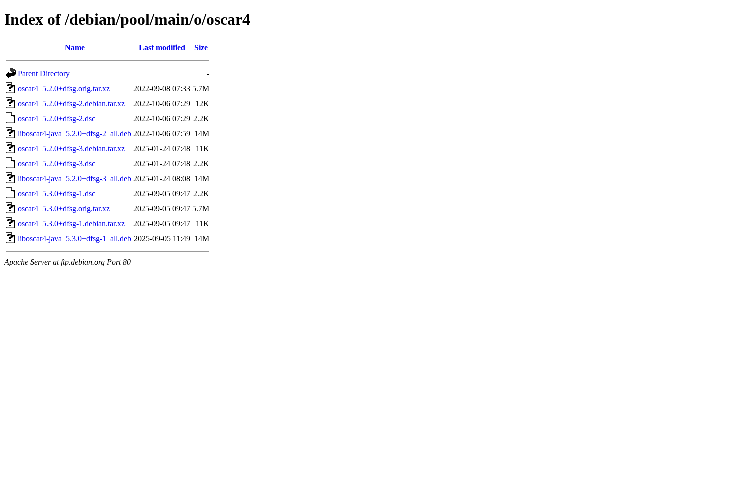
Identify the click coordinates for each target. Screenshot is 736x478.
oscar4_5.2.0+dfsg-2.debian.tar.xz (71, 104)
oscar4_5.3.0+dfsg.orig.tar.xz (64, 208)
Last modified (162, 48)
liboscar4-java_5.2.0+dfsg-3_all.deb (74, 178)
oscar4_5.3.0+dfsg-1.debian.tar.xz (71, 224)
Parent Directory (44, 74)
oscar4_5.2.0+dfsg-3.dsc (56, 164)
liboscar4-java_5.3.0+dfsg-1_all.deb (74, 238)
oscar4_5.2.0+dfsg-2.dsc (56, 118)
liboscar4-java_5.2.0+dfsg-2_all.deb (74, 134)
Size (201, 48)
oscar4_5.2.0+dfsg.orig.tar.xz (64, 88)
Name (75, 48)
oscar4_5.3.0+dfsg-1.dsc (56, 194)
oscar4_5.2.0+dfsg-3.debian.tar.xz (71, 148)
